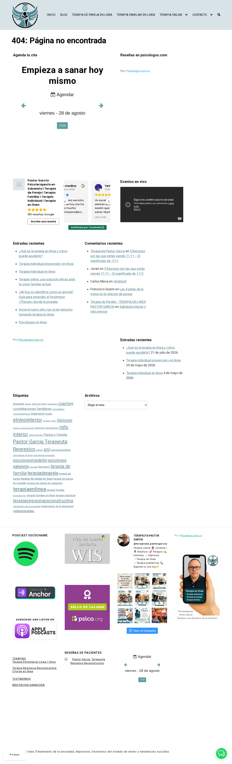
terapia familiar (56, 490)
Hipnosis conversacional (23, 428)
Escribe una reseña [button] (43, 221)
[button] (108, 201)
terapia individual (65, 495)
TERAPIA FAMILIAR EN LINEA (136, 14)
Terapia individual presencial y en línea (46, 264)
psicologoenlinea (61, 450)
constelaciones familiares (32, 409)
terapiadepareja (42, 473)
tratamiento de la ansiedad (26, 506)
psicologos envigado (44, 455)
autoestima (52, 404)
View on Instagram (144, 630)
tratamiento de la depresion (57, 506)
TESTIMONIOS (21, 678)
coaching (65, 403)
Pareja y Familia (55, 435)
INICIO (51, 14)
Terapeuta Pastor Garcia (107, 251)
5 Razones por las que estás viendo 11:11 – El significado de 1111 (117, 256)
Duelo (48, 413)
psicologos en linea (23, 455)
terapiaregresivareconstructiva (43, 500)
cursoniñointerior (21, 414)
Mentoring (40, 428)
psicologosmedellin (30, 460)
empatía (46, 421)
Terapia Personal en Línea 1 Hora (34, 661)
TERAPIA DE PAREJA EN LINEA (92, 14)
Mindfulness (52, 428)
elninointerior (27, 420)
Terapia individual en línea (37, 271)
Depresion (38, 413)
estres (53, 421)
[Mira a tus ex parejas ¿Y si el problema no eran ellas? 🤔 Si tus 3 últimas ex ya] (159, 615)
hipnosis (64, 420)
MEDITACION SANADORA (28, 685)
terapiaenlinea (29, 489)
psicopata (33, 467)
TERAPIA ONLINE (171, 14)
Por (135, 71)
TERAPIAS (19, 658)
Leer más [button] (74, 217)
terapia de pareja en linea (37, 478)
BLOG (63, 14)
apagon (28, 404)
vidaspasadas (23, 511)
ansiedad (18, 403)
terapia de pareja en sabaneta (44, 483)
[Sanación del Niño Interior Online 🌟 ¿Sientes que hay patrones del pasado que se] (142, 598)
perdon (39, 450)
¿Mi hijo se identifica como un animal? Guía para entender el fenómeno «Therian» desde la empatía (46, 297)
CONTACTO (199, 14)
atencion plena (39, 404)
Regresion (44, 466)
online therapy (36, 435)
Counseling (58, 409)
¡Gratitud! (120, 281)
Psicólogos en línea (33, 322)
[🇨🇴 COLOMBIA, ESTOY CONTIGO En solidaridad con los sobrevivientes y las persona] (125, 615)
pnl (47, 449)
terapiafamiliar (19, 496)
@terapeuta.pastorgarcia (150, 543)
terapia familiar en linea (41, 495)
